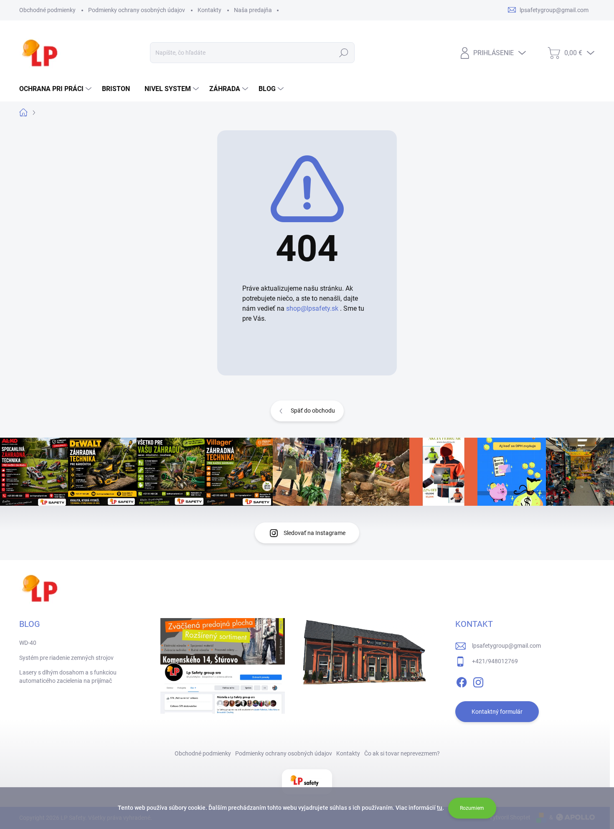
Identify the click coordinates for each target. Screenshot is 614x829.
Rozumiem (472, 808)
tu (439, 807)
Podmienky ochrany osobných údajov (136, 10)
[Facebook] (461, 680)
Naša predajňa (253, 10)
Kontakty (209, 10)
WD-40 (27, 642)
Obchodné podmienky (47, 10)
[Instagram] (478, 680)
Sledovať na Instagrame (314, 533)
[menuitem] (56, 88)
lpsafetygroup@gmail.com (506, 645)
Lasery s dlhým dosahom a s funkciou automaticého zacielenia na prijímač (68, 676)
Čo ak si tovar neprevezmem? (402, 753)
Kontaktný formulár (497, 711)
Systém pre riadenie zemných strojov (66, 657)
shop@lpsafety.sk (312, 308)
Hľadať (344, 52)
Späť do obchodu (313, 410)
